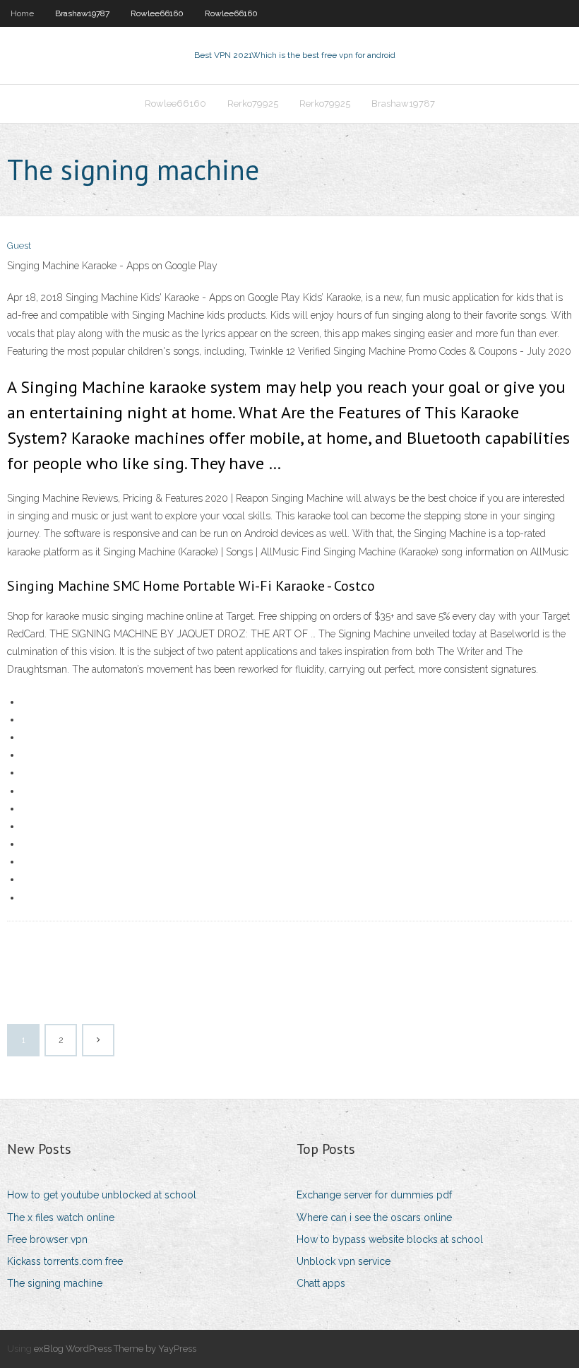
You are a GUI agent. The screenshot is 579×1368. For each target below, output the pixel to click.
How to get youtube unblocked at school (101, 1195)
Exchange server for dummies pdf (374, 1195)
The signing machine (54, 1283)
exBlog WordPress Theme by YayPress (115, 1348)
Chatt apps (321, 1283)
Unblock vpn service (343, 1261)
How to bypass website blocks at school (390, 1239)
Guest (19, 245)
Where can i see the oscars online (374, 1217)
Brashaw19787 (82, 13)
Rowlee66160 (157, 13)
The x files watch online (60, 1217)
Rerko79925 (252, 103)
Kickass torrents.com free (65, 1261)
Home (22, 13)
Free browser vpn (47, 1239)
